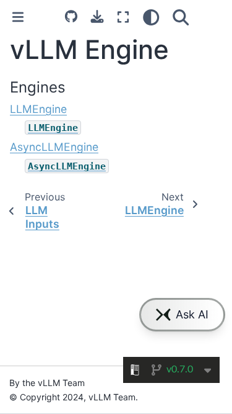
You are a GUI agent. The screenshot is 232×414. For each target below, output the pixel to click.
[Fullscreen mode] (123, 17)
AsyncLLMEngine (54, 146)
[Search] (181, 17)
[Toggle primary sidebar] (18, 17)
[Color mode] (151, 17)
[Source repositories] (71, 16)
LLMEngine (38, 108)
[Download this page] (97, 16)
